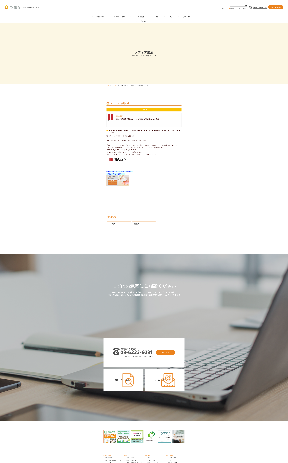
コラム (169, 460)
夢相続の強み (100, 17)
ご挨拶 (148, 458)
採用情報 (232, 8)
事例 (157, 17)
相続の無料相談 (276, 7)
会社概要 (143, 21)
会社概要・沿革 (151, 460)
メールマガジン (161, 380)
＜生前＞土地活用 (131, 460)
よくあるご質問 (171, 458)
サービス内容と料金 (140, 17)
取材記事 (136, 224)
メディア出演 (114, 85)
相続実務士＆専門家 (119, 17)
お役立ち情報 (186, 17)
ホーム (223, 8)
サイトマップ (242, 8)
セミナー (171, 17)
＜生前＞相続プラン (131, 458)
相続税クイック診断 (121, 380)
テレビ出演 (112, 224)
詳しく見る (165, 352)
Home (107, 85)
